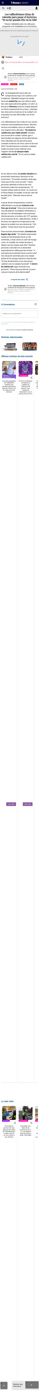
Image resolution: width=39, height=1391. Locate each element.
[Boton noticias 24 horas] (9, 8)
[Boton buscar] (3, 8)
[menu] (3, 3)
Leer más (11, 804)
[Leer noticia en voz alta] (2, 62)
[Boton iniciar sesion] (36, 8)
